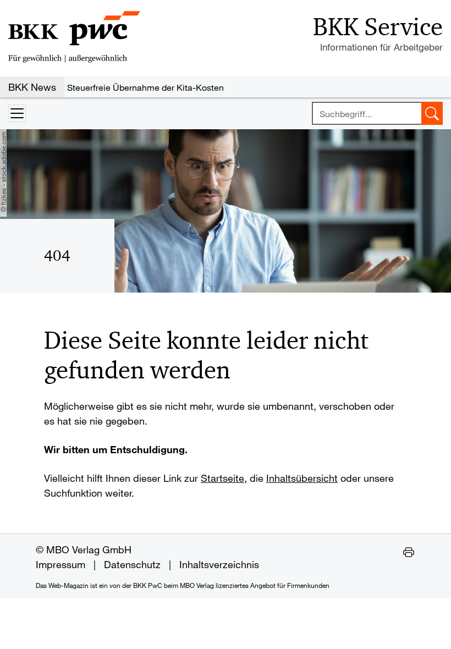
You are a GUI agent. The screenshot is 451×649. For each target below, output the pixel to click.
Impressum (60, 564)
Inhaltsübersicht (302, 478)
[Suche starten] (432, 113)
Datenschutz (132, 564)
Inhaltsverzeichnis (219, 564)
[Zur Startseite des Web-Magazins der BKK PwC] (74, 36)
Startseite (222, 478)
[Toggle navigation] (17, 113)
